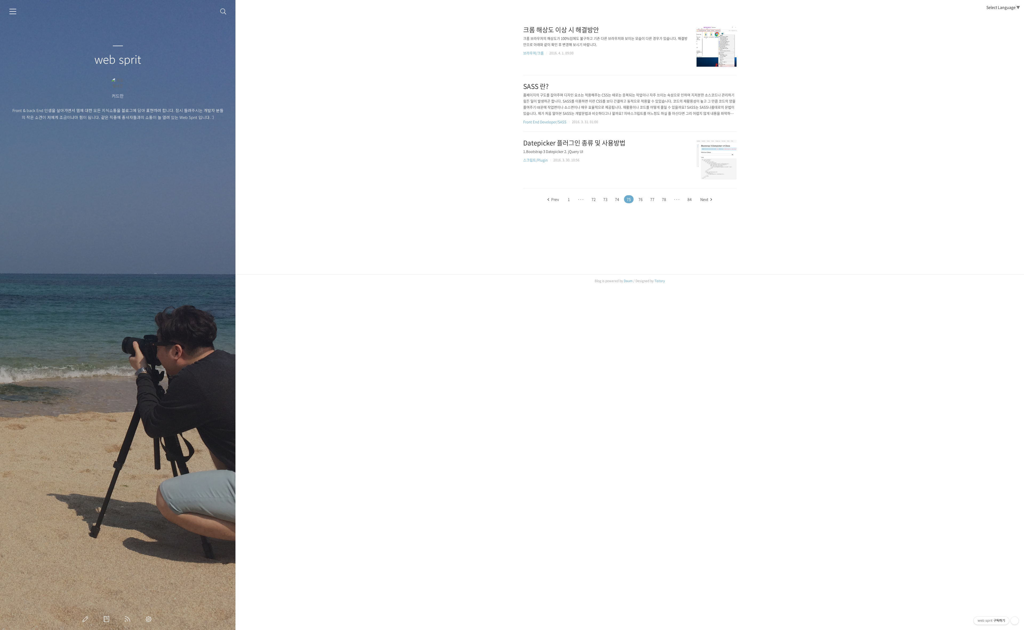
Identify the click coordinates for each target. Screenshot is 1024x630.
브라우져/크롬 (533, 52)
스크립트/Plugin (535, 159)
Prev (555, 199)
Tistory (659, 280)
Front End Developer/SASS (544, 121)
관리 (149, 619)
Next (704, 199)
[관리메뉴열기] (1015, 621)
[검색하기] (223, 12)
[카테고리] (12, 11)
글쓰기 (86, 619)
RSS (128, 619)
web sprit (117, 59)
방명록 (107, 619)
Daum (628, 280)
